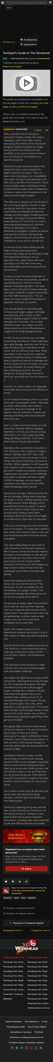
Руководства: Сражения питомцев (39, 989)
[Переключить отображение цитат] (47, 130)
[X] (17, 1048)
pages (34, 106)
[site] (6, 890)
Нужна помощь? (14, 1021)
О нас (44, 1021)
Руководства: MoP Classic (39, 957)
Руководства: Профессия (14, 980)
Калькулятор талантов (14, 989)
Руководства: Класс (13, 962)
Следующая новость (40, 930)
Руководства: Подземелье (39, 971)
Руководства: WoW (13, 957)
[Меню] (2, 2)
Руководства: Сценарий (39, 994)
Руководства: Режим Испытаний (39, 998)
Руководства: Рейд (13, 985)
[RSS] (36, 1048)
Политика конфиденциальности (26, 1037)
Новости (9, 42)
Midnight (7, 998)
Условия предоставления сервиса (26, 1042)
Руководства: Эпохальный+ (14, 975)
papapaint (9, 129)
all (20, 106)
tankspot (31, 898)
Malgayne (45, 58)
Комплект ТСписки (13, 994)
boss (28, 106)
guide (16, 898)
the (23, 106)
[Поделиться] (50, 2)
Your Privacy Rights (37, 1026)
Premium (38, 1032)
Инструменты (32, 1021)
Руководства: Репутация (39, 985)
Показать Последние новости (20, 913)
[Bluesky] (6, 881)
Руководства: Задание (39, 980)
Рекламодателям (16, 1026)
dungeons (8, 898)
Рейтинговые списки (38, 1008)
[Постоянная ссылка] (26, 881)
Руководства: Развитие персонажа (14, 971)
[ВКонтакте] (41, 1048)
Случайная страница (21, 1032)
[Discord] (12, 1048)
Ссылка (37, 130)
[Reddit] (19, 881)
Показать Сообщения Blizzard (20, 908)
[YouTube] (31, 1048)
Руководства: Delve (13, 966)
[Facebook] (13, 881)
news (23, 898)
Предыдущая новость (13, 930)
